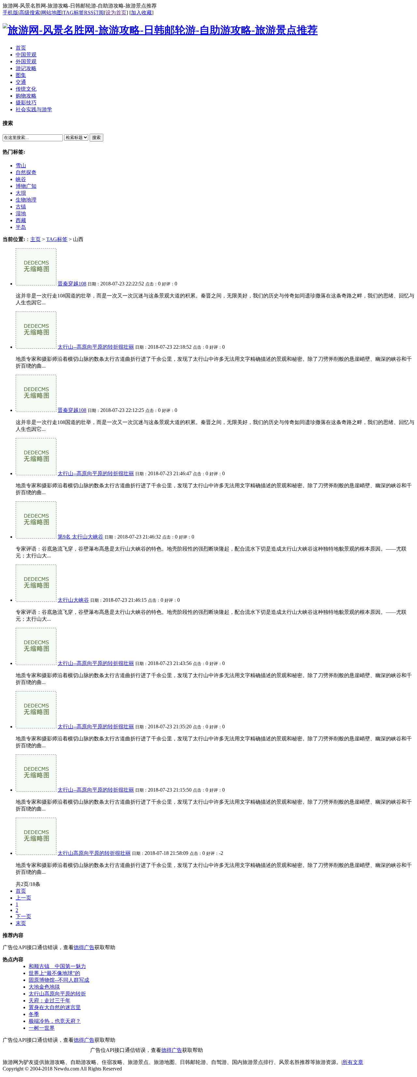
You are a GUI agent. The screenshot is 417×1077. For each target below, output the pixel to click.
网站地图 (51, 12)
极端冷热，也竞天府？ (55, 1021)
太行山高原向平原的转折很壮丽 (94, 853)
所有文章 (352, 1062)
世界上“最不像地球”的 (54, 973)
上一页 (23, 898)
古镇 (21, 206)
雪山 (21, 165)
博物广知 (26, 186)
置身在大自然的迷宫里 (55, 1007)
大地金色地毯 (44, 987)
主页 (35, 239)
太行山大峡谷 (73, 600)
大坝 (21, 193)
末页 (21, 923)
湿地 (21, 213)
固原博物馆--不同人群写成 (59, 980)
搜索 (96, 137)
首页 (21, 891)
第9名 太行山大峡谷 (80, 536)
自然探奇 (26, 172)
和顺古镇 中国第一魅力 (57, 966)
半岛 (21, 227)
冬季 (34, 1014)
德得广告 (84, 947)
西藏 (21, 220)
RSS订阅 (94, 12)
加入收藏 (141, 12)
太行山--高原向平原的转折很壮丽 (96, 347)
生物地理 (26, 200)
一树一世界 (42, 1028)
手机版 (10, 12)
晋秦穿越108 (72, 283)
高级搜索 (29, 12)
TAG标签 (73, 12)
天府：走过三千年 (49, 1000)
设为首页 (116, 12)
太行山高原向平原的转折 (57, 993)
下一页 (23, 916)
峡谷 (21, 179)
